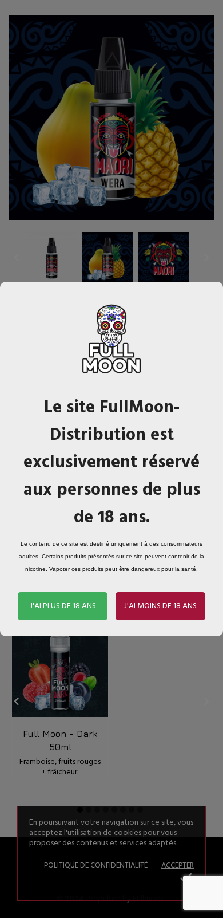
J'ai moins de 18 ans (160, 606)
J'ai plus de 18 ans (63, 606)
